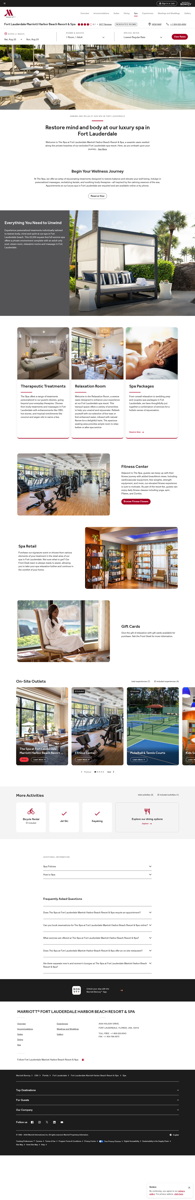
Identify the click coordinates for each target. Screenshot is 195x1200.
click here (178, 1194)
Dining (126, 13)
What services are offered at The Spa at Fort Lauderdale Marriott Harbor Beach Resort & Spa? (91, 938)
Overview (85, 13)
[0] (95, 771)
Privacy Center (90, 1141)
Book (24, 759)
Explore (145, 823)
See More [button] (102, 149)
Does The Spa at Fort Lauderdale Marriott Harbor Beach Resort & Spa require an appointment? (92, 912)
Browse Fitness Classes (136, 501)
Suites (116, 13)
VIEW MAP (157, 24)
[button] (167, 3)
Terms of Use (50, 1141)
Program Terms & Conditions (70, 1141)
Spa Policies (49, 866)
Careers (39, 1141)
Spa (136, 13)
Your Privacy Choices (112, 1141)
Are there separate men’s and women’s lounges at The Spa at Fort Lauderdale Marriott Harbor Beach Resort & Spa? (95, 965)
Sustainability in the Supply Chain (155, 1141)
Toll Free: (112, 1033)
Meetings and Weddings (169, 13)
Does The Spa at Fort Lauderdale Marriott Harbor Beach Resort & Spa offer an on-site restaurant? (92, 950)
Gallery (187, 13)
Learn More (38, 759)
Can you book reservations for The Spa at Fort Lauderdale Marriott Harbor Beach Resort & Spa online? (95, 925)
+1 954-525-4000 (178, 24)
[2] (99, 771)
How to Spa (49, 874)
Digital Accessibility (131, 1141)
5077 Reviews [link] (105, 24)
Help (43, 1145)
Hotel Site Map (32, 1145)
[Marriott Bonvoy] (184, 3)
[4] (103, 771)
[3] (101, 771)
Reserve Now (97, 196)
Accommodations (101, 13)
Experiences (147, 13)
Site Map (19, 1145)
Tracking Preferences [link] (24, 1141)
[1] (97, 771)
